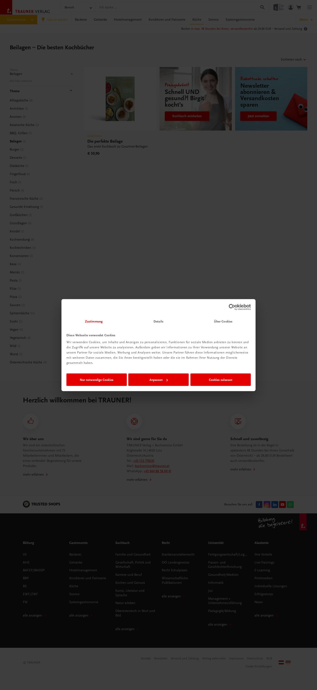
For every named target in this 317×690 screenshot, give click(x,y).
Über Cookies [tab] (223, 321)
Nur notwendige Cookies (96, 380)
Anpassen (156, 380)
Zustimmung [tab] (94, 321)
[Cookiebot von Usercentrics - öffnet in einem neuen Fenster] (232, 307)
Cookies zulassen (220, 380)
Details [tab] (158, 321)
